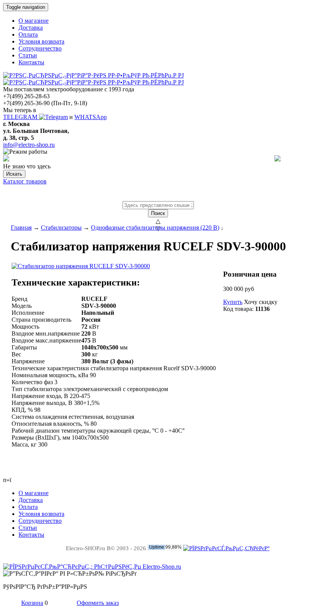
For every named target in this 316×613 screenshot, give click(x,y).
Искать (14, 174)
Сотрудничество (40, 48)
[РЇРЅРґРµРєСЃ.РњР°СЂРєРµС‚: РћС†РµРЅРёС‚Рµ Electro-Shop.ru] (92, 566)
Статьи (27, 55)
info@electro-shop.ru (29, 144)
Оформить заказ (98, 603)
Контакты (31, 62)
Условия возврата (41, 41)
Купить (232, 302)
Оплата (28, 34)
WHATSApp (90, 117)
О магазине (33, 20)
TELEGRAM (21, 117)
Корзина (32, 603)
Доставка (30, 27)
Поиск (158, 213)
